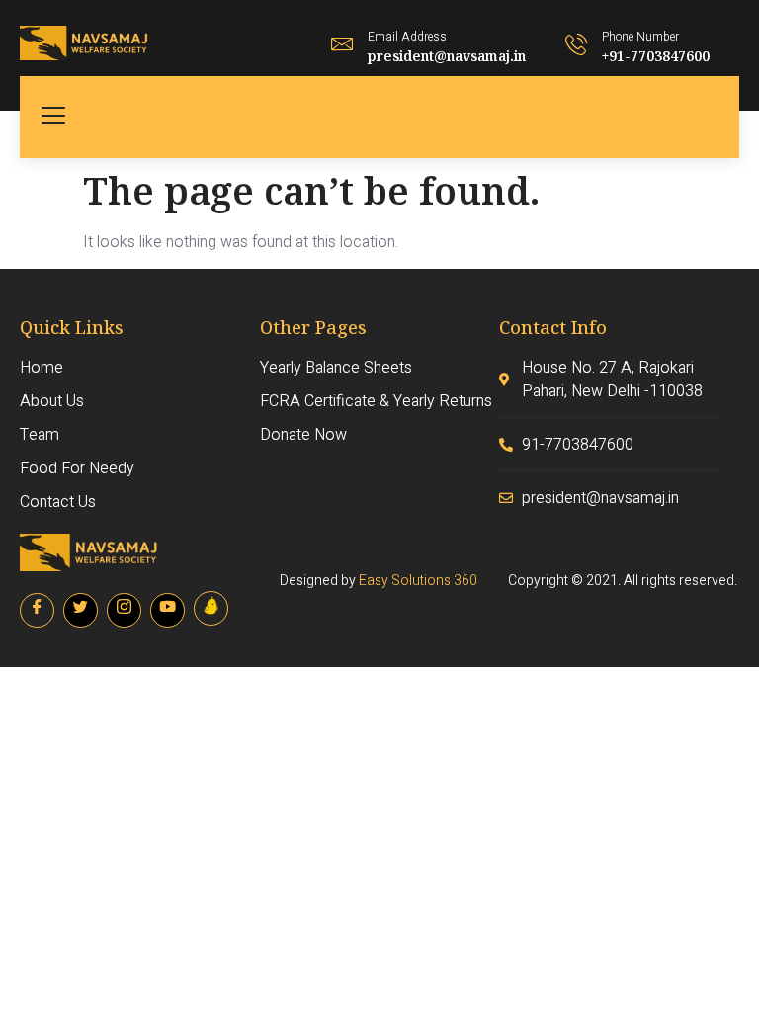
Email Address (407, 36)
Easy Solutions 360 (418, 580)
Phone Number (640, 36)
